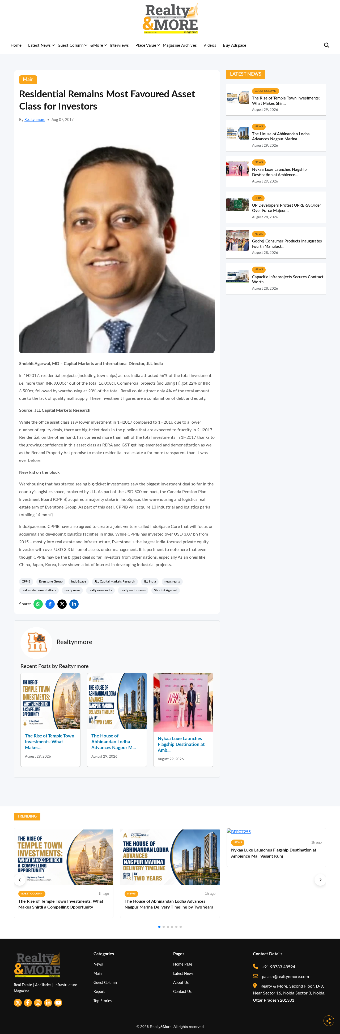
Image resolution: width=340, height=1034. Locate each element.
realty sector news (133, 590)
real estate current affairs (39, 590)
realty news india (100, 590)
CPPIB (26, 581)
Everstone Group (51, 581)
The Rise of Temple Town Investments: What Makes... (49, 742)
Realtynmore (34, 120)
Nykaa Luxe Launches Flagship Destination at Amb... (181, 744)
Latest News (39, 45)
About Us (181, 983)
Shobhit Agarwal (165, 590)
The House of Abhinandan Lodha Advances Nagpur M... (113, 742)
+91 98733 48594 (278, 967)
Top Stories (103, 1001)
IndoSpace (78, 581)
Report (99, 992)
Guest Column (71, 45)
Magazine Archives (180, 45)
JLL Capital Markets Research (115, 581)
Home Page (182, 964)
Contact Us (182, 992)
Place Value (145, 45)
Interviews (119, 45)
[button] (20, 880)
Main (98, 974)
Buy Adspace (234, 45)
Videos (209, 45)
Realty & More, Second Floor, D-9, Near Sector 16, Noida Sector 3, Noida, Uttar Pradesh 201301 (289, 993)
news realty (172, 581)
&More (96, 45)
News (98, 964)
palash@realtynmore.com (285, 977)
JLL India (150, 581)
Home (16, 45)
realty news (72, 590)
